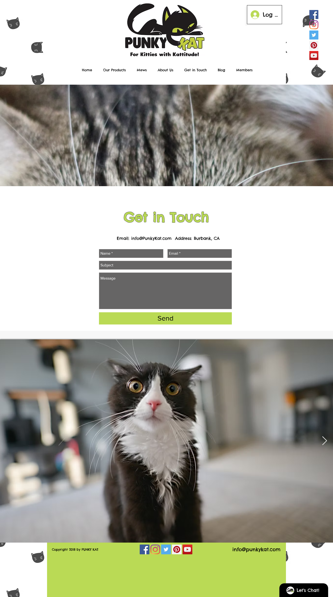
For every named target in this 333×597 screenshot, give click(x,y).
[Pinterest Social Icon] (313, 45)
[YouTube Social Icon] (313, 55)
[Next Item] (324, 441)
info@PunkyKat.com (151, 238)
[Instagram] (313, 24)
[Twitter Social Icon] (313, 35)
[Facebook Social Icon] (313, 14)
